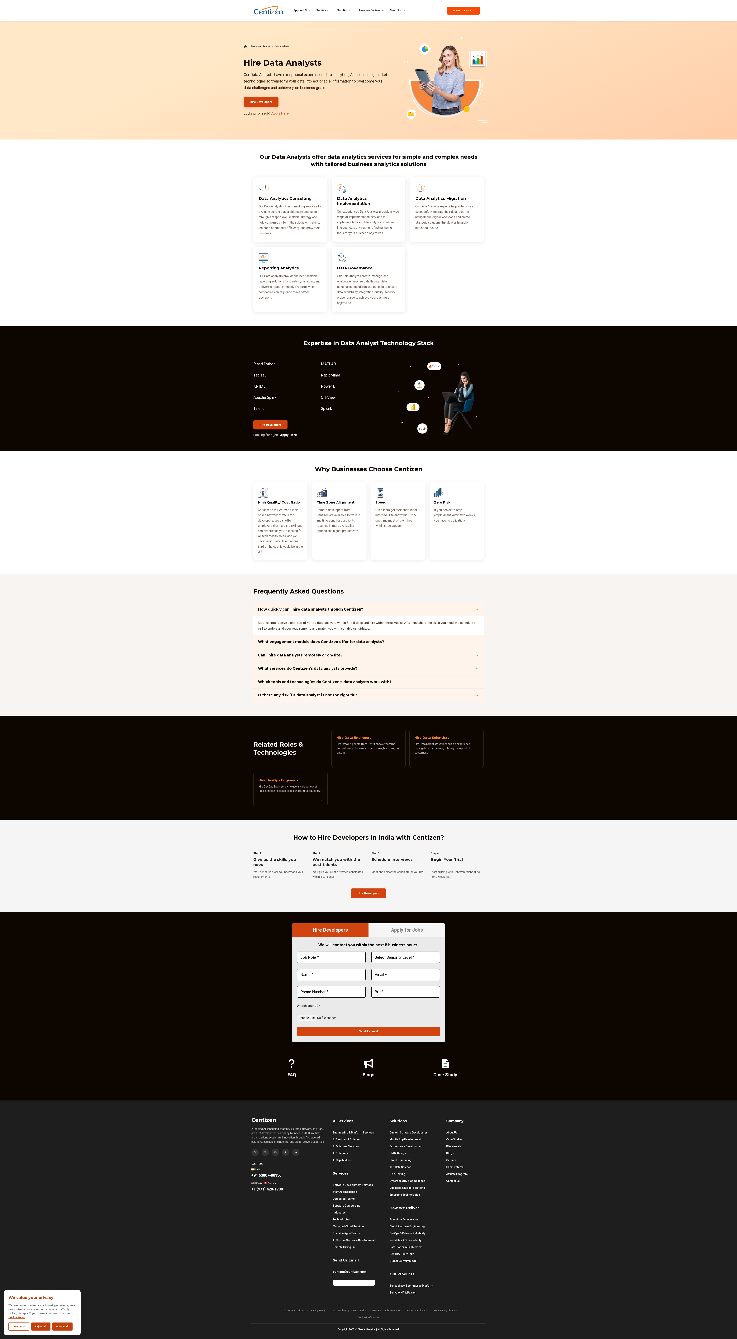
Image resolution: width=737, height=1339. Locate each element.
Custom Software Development (409, 1132)
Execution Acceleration (404, 1219)
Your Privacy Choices (445, 1310)
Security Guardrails (402, 1254)
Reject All (40, 1326)
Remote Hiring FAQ (345, 1247)
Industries (339, 1212)
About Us (395, 10)
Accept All (62, 1326)
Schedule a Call (463, 10)
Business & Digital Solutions (407, 1187)
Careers (451, 1160)
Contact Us (453, 1180)
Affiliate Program (457, 1174)
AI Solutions (340, 1153)
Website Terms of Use (292, 1310)
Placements (453, 1146)
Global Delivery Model (403, 1260)
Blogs (450, 1153)
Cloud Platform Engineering (407, 1226)
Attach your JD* (308, 1006)
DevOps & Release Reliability (407, 1233)
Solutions (343, 10)
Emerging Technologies (405, 1194)
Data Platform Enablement (406, 1247)
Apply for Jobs (407, 930)
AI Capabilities (342, 1160)
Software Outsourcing (346, 1205)
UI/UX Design (398, 1153)
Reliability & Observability (405, 1240)
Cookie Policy (338, 1310)
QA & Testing (397, 1174)
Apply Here (280, 113)
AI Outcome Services (346, 1146)
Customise (18, 1326)
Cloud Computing (400, 1160)
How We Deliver (369, 10)
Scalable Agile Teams (346, 1233)
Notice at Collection (417, 1310)
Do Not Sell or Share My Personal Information (376, 1310)
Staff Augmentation (345, 1191)
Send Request (368, 1031)
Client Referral (455, 1167)
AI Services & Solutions (347, 1139)
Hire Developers (261, 102)
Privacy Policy (318, 1310)
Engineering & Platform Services (353, 1132)
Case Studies (454, 1139)
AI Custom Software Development (354, 1240)
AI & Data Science (400, 1167)
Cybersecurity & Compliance (407, 1180)
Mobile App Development (405, 1139)
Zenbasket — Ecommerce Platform (411, 1285)
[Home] (245, 46)
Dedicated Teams (260, 46)
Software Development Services (353, 1184)
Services (322, 10)
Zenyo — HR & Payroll (403, 1292)
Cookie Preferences (368, 1317)
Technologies (341, 1219)
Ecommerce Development (406, 1146)
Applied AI (300, 10)
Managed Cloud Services (348, 1226)
